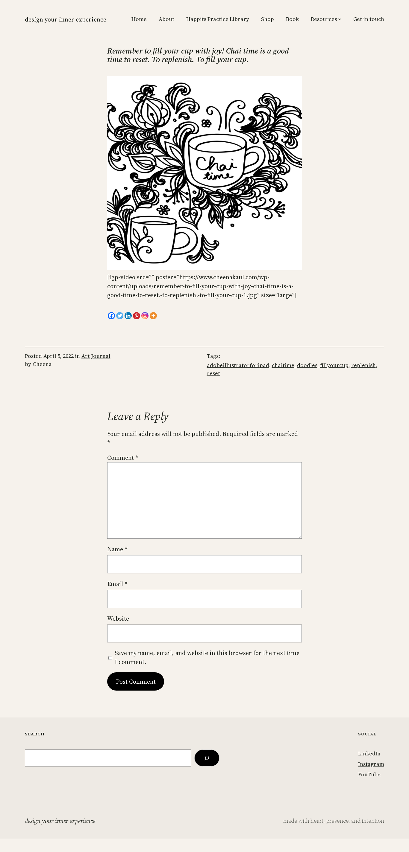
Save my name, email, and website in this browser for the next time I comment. (207, 657)
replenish (363, 365)
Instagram (371, 764)
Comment (122, 458)
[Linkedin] (128, 315)
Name (117, 549)
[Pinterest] (136, 315)
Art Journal (95, 356)
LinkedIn (369, 753)
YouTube (369, 774)
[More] (153, 315)
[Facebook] (111, 315)
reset (213, 373)
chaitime (283, 365)
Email (117, 584)
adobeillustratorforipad (238, 365)
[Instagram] (145, 315)
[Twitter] (119, 315)
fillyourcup (334, 365)
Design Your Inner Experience (65, 19)
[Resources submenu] (339, 19)
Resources (324, 19)
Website (118, 618)
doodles (307, 365)
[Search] (206, 758)
